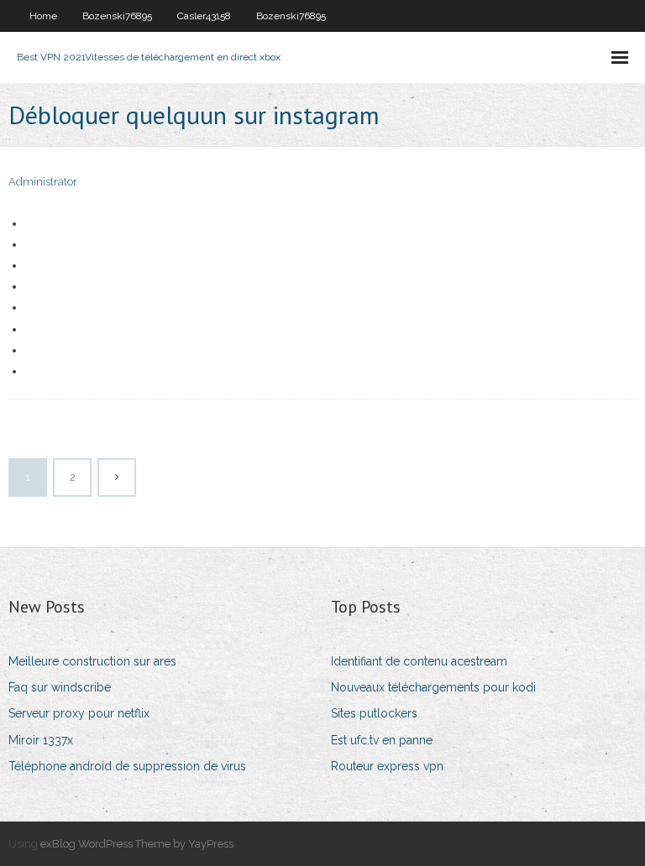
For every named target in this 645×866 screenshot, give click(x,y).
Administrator (42, 181)
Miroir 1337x (40, 740)
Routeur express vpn (387, 766)
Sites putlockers (374, 713)
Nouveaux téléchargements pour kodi (433, 687)
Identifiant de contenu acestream (419, 661)
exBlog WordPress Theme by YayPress (136, 843)
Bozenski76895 (117, 16)
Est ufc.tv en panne (382, 740)
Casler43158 (204, 16)
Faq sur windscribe (59, 687)
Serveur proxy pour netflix (78, 713)
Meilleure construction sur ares (92, 661)
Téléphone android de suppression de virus (127, 766)
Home (43, 16)
